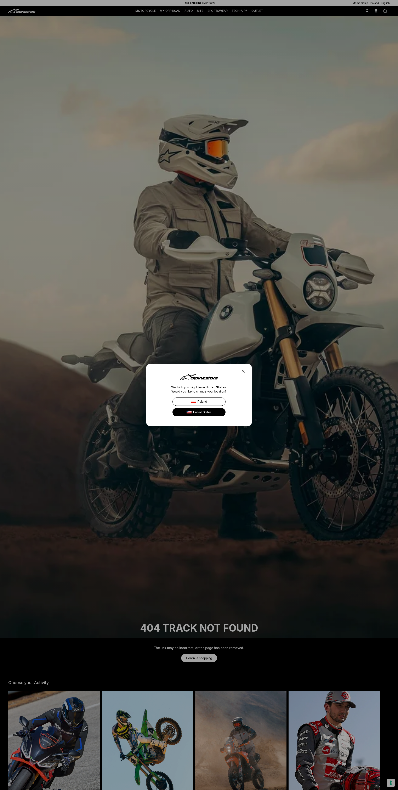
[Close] (244, 371)
